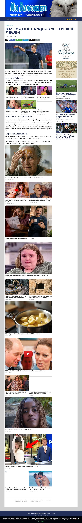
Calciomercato (17, 19)
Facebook (12, 39)
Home (8, 19)
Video (22, 19)
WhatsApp (19, 39)
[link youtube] (72, 19)
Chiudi (42, 521)
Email (38, 39)
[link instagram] (69, 19)
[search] (75, 19)
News (11, 19)
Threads (32, 39)
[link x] (65, 19)
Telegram (26, 39)
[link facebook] (67, 19)
